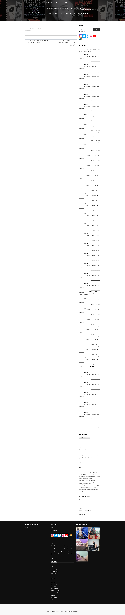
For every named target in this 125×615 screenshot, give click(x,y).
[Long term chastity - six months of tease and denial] (82, 533)
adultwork (87, 472)
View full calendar (72, 33)
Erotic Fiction (54, 573)
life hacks (85, 482)
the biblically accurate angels (93, 489)
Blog (47, 2)
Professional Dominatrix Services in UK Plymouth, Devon (63, 8)
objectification (84, 485)
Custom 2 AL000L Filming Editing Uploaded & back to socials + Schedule (38, 42)
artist (92, 472)
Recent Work (54, 584)
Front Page (53, 576)
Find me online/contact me (59, 2)
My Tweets (81, 499)
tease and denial (86, 489)
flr (86, 480)
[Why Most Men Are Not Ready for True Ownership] (94, 545)
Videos (52, 599)
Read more (28, 30)
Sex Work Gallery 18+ (52, 14)
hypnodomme (81, 482)
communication (93, 474)
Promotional (54, 582)
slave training (91, 487)
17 (79, 455)
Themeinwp (75, 611)
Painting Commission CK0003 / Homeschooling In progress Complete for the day (64, 43)
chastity (83, 474)
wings (82, 491)
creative (87, 476)
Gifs (52, 580)
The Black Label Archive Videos (79, 14)
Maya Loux (30, 8)
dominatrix (93, 476)
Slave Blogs (53, 586)
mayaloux (89, 484)
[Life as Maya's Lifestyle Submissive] (94, 533)
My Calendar (64, 14)
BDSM (52, 567)
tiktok (80, 491)
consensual (97, 474)
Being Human (54, 569)
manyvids (82, 484)
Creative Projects (55, 571)
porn (93, 485)
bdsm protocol (54, 588)
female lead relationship (87, 478)
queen (96, 485)
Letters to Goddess (55, 590)
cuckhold (89, 476)
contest (81, 476)
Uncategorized (54, 593)
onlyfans (88, 485)
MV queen (80, 485)
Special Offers (81, 489)
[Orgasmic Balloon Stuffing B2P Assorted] (82, 556)
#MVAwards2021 (82, 472)
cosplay (84, 476)
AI (51, 564)
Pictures (53, 578)
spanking (95, 487)
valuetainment (54, 597)
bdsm (95, 472)
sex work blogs (86, 487)
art (89, 472)
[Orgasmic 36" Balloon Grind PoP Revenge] (82, 545)
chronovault (88, 474)
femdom (82, 480)
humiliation (93, 480)
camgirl (80, 474)
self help (82, 487)
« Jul (80, 462)
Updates (53, 595)
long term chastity (90, 482)
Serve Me (85, 8)
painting (91, 485)
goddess (88, 480)
